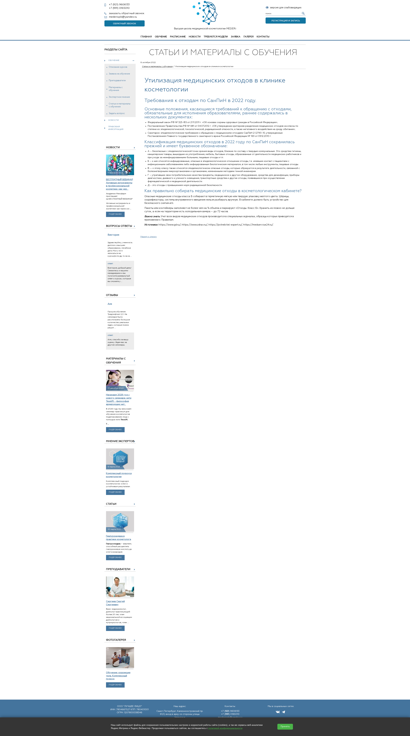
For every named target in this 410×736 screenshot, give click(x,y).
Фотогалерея (116, 640)
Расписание (178, 37)
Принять (285, 727)
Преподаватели (117, 81)
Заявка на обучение (119, 74)
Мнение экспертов (120, 441)
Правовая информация (115, 128)
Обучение (161, 37)
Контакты (263, 37)
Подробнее (115, 214)
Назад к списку (148, 237)
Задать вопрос (117, 113)
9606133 (119, 4)
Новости (195, 37)
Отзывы (112, 295)
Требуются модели (216, 37)
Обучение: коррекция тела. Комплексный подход (118, 676)
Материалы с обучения (116, 88)
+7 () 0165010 (230, 714)
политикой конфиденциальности (225, 728)
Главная (146, 37)
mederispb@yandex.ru (123, 17)
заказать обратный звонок (126, 13)
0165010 (119, 8)
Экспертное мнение (119, 97)
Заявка (235, 37)
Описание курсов (118, 67)
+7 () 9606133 (230, 711)
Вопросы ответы (119, 226)
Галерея (249, 37)
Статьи (111, 504)
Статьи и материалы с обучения (119, 105)
